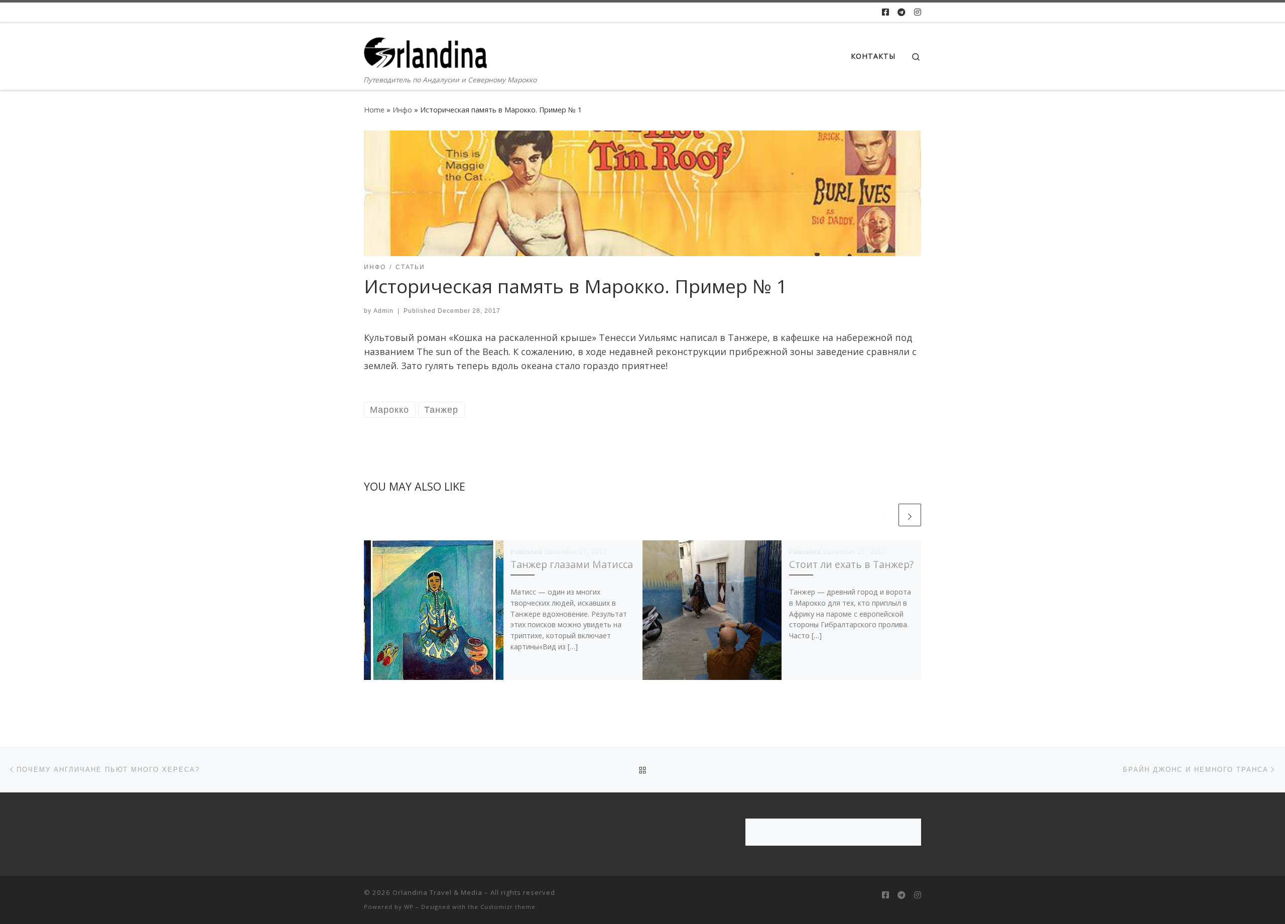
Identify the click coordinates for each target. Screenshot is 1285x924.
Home (374, 109)
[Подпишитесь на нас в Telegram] (901, 12)
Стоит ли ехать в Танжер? (851, 564)
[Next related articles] (909, 515)
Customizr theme (508, 906)
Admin (383, 310)
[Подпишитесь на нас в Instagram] (917, 12)
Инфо (402, 109)
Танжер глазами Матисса (571, 564)
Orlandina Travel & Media (437, 892)
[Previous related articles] (885, 515)
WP (409, 906)
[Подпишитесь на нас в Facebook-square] (885, 12)
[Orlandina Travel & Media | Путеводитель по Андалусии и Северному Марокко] (426, 48)
